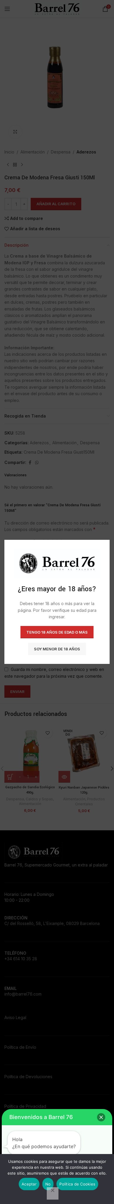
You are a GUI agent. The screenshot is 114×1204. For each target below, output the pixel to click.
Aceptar (29, 1184)
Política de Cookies (77, 1184)
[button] (101, 1117)
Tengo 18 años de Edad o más (57, 632)
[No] (52, 1193)
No (48, 1184)
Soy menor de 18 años (57, 649)
